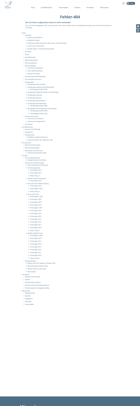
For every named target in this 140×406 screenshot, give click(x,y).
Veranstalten (63, 7)
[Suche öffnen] (123, 3)
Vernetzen (90, 7)
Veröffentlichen (46, 7)
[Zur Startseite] (9, 5)
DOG (33, 7)
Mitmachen (104, 7)
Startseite (28, 28)
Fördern (77, 7)
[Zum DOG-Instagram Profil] (138, 30)
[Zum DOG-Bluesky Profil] (138, 26)
